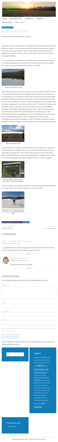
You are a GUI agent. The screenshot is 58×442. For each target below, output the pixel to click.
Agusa (49, 357)
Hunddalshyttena (39, 380)
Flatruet (49, 362)
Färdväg (6, 222)
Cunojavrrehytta (41, 360)
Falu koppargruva (41, 362)
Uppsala (36, 403)
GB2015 (27, 222)
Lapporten (38, 385)
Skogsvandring (6, 22)
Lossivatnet (37, 387)
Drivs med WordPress (18, 439)
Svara (29, 253)
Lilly (46, 385)
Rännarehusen (37, 390)
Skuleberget (47, 390)
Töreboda (36, 400)
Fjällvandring (29, 18)
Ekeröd (36, 362)
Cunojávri (47, 360)
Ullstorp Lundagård (44, 400)
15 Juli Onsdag (12, 426)
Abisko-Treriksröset (37, 357)
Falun (46, 362)
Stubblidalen (37, 395)
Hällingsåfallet (46, 380)
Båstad (35, 360)
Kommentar (6, 285)
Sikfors (43, 390)
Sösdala (43, 397)
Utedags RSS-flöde (14, 423)
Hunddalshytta (45, 377)
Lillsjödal (43, 385)
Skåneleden (40, 18)
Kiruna (40, 382)
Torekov (46, 397)
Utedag (10, 7)
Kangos (36, 382)
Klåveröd (44, 382)
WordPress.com (41, 439)
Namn (4, 302)
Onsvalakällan (47, 387)
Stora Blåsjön (37, 392)
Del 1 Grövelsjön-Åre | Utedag (16, 241)
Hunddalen (37, 377)
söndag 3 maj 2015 (7, 27)
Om (22, 22)
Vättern (39, 403)
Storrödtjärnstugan (44, 392)
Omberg (41, 387)
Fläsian (35, 365)
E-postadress (6, 311)
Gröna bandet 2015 (15, 18)
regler (16, 48)
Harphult (36, 375)
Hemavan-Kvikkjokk (42, 375)
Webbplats (5, 319)
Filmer (17, 22)
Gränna (46, 365)
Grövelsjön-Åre (41, 369)
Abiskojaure (44, 357)
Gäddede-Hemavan (40, 372)
